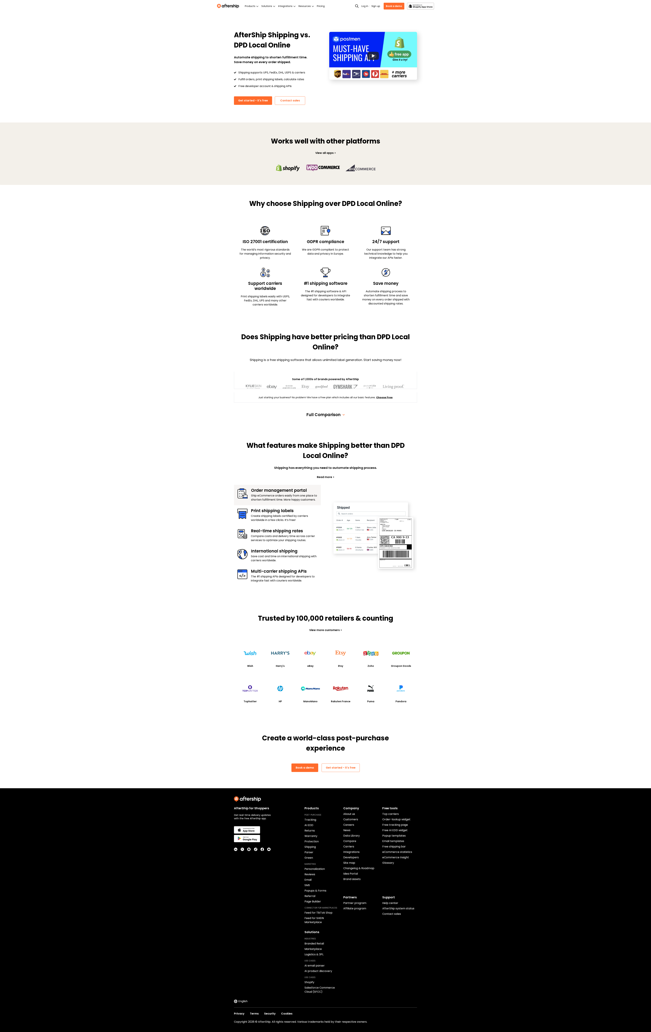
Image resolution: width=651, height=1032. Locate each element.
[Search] (357, 6)
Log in (364, 6)
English (243, 1001)
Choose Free (384, 397)
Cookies (286, 1014)
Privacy (239, 1014)
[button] (373, 56)
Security (270, 1014)
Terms (254, 1014)
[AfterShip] (229, 6)
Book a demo (394, 6)
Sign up (375, 6)
